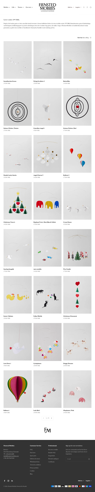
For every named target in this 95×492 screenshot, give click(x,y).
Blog (31, 474)
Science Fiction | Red (69, 128)
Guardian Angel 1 (38, 128)
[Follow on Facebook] (5, 481)
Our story (28, 7)
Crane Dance (67, 222)
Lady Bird (36, 410)
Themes (20, 7)
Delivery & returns (35, 458)
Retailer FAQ (51, 452)
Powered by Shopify (22, 486)
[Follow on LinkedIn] (12, 481)
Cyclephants (37, 363)
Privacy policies (34, 468)
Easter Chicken (8, 316)
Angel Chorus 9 (38, 175)
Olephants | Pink (68, 410)
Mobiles (6, 7)
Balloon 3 (66, 175)
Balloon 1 (6, 410)
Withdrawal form (34, 462)
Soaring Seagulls (9, 269)
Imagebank (51, 455)
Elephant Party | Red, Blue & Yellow (44, 222)
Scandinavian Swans (10, 81)
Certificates (51, 462)
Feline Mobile (37, 316)
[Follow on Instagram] (8, 481)
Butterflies (66, 81)
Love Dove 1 (7, 363)
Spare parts (33, 455)
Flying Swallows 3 (39, 81)
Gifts (13, 7)
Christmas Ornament (70, 316)
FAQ (31, 449)
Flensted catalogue (53, 458)
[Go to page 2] (51, 418)
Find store (32, 452)
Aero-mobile (37, 269)
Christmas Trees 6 (9, 222)
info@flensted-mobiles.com (11, 456)
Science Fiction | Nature (11, 128)
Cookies (32, 471)
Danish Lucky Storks (10, 175)
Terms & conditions (35, 465)
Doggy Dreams (68, 363)
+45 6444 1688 (9, 454)
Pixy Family (67, 269)
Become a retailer (53, 449)
